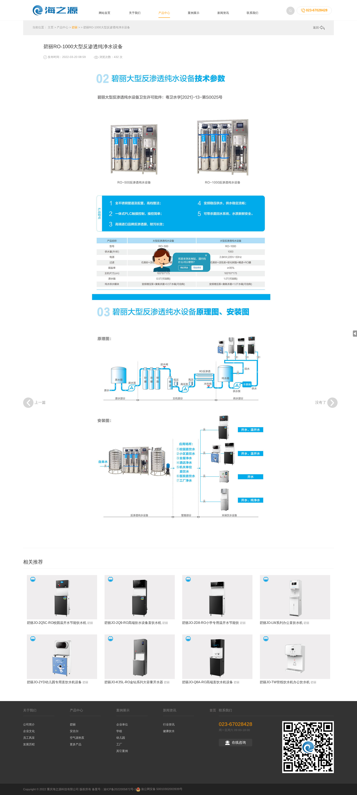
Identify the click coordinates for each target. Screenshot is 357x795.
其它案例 (122, 751)
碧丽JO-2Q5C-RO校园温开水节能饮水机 (56, 622)
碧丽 (74, 27)
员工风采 (29, 737)
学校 (119, 731)
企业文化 (29, 731)
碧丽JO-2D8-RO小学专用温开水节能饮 (210, 622)
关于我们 (134, 12)
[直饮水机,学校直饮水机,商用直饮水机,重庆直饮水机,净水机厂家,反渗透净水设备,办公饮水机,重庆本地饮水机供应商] (57, 10)
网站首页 (104, 12)
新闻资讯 (223, 12)
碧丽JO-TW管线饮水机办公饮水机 (285, 682)
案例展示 (193, 12)
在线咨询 (239, 743)
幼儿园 (120, 737)
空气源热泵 (77, 737)
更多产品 (75, 744)
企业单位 (122, 724)
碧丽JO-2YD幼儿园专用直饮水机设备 (54, 682)
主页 (51, 27)
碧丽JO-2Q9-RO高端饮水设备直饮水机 (132, 622)
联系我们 (252, 12)
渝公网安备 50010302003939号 (161, 789)
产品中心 (164, 12)
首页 (212, 710)
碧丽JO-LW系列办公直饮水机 (281, 622)
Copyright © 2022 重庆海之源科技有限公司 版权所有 (57, 789)
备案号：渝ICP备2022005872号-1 (114, 789)
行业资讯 (169, 724)
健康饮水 (169, 731)
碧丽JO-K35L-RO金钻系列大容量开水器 (133, 682)
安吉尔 (74, 731)
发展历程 (29, 744)
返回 (316, 27)
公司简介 (29, 724)
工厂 (119, 744)
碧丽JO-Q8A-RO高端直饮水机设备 (207, 682)
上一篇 (40, 402)
